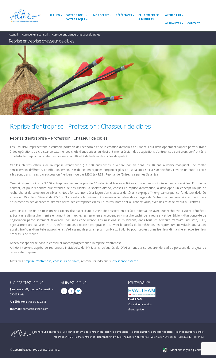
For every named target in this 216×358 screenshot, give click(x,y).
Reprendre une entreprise (46, 331)
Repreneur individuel (109, 336)
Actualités (173, 23)
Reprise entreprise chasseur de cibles (152, 331)
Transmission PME (62, 336)
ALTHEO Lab (173, 15)
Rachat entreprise (85, 336)
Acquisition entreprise (136, 336)
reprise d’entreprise (38, 261)
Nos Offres (101, 15)
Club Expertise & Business (148, 17)
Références (124, 15)
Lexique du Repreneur (191, 336)
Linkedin (64, 291)
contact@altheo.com (35, 309)
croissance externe (125, 261)
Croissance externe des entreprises (83, 331)
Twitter (78, 291)
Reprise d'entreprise (116, 331)
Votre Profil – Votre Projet (76, 17)
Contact (193, 23)
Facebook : (71, 291)
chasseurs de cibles (66, 261)
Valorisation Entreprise (164, 336)
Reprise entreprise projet (190, 331)
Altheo (55, 15)
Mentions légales (181, 350)
